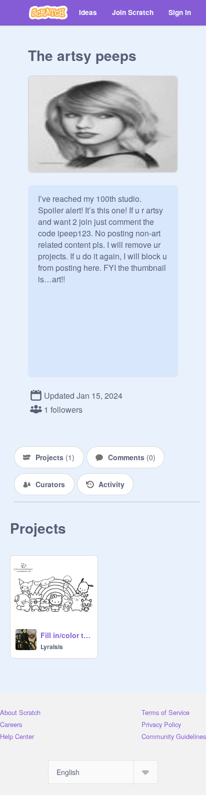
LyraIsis (51, 646)
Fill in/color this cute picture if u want (66, 635)
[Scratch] (48, 12)
